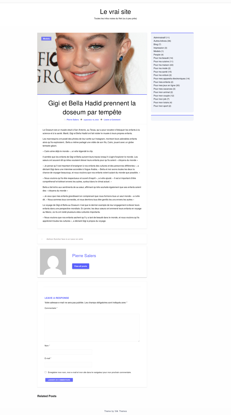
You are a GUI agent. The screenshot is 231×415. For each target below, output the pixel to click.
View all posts (80, 266)
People (157, 54)
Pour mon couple (162, 95)
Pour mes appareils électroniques (169, 78)
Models (46, 38)
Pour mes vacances (163, 88)
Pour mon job (160, 98)
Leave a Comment (112, 119)
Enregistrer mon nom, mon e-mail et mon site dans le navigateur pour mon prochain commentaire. (89, 372)
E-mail (48, 358)
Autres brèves (160, 40)
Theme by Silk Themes (115, 411)
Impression (159, 47)
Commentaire (51, 308)
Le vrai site (115, 11)
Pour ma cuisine (161, 61)
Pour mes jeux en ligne (164, 85)
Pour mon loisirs (161, 102)
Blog (156, 44)
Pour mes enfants (162, 81)
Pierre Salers (73, 119)
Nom (47, 345)
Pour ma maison (161, 64)
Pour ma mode (161, 68)
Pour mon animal (162, 92)
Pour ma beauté (161, 57)
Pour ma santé (160, 71)
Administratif (159, 37)
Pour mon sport (161, 105)
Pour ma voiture (161, 75)
